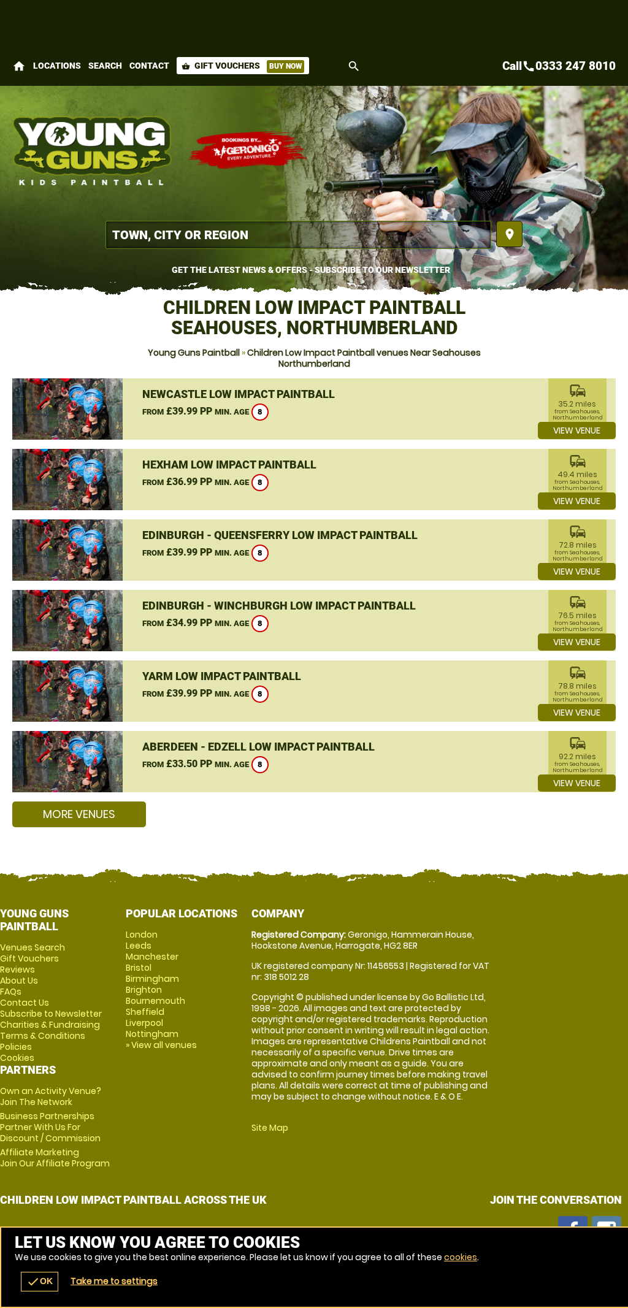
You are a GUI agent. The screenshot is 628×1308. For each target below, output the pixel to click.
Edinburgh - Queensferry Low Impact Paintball (280, 535)
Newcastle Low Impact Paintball (238, 394)
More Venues (79, 814)
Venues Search (32, 947)
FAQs (10, 991)
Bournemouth (155, 1001)
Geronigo (248, 150)
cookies (460, 1257)
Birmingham (152, 979)
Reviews (17, 969)
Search (105, 66)
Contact (149, 66)
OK (39, 1281)
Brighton (144, 990)
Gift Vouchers (242, 66)
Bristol (138, 968)
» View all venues (161, 1045)
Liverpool (144, 1023)
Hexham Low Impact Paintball (229, 464)
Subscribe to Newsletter (51, 1014)
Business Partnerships (50, 1127)
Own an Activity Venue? (50, 1096)
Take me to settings (114, 1281)
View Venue (576, 430)
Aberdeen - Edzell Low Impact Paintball (258, 746)
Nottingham (152, 1034)
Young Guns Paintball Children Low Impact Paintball (93, 150)
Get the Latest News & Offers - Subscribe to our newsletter (311, 270)
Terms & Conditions (42, 1036)
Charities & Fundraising (50, 1025)
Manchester (152, 956)
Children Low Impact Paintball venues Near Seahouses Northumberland (364, 358)
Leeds (138, 945)
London (142, 934)
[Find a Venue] (298, 235)
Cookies (17, 1058)
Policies (16, 1047)
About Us (19, 980)
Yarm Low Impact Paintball (221, 676)
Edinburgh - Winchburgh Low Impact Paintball (279, 605)
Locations (57, 66)
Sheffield (145, 1012)
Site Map (269, 1128)
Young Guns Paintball (194, 352)
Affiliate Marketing (55, 1157)
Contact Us (24, 1002)
